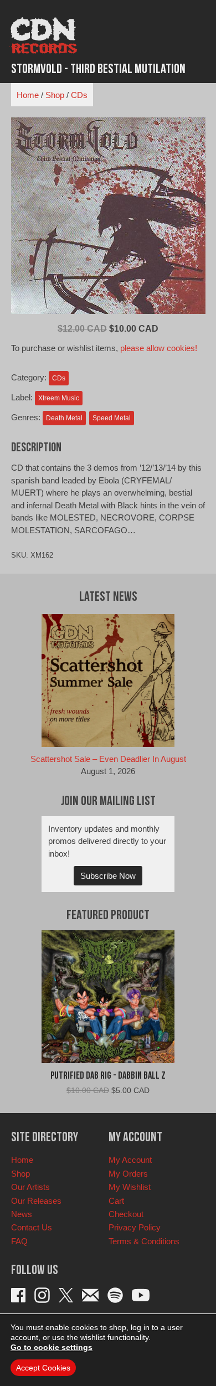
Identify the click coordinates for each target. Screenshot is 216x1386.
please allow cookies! (158, 348)
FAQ (19, 1241)
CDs (79, 95)
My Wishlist (130, 1187)
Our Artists (30, 1187)
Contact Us (31, 1227)
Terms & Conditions (144, 1241)
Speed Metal (111, 418)
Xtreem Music (58, 398)
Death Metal (64, 418)
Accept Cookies (43, 1367)
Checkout (126, 1214)
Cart (116, 1200)
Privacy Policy (135, 1227)
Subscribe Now (108, 875)
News (21, 1214)
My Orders (128, 1173)
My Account (130, 1160)
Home (28, 95)
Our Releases (36, 1200)
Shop (54, 95)
